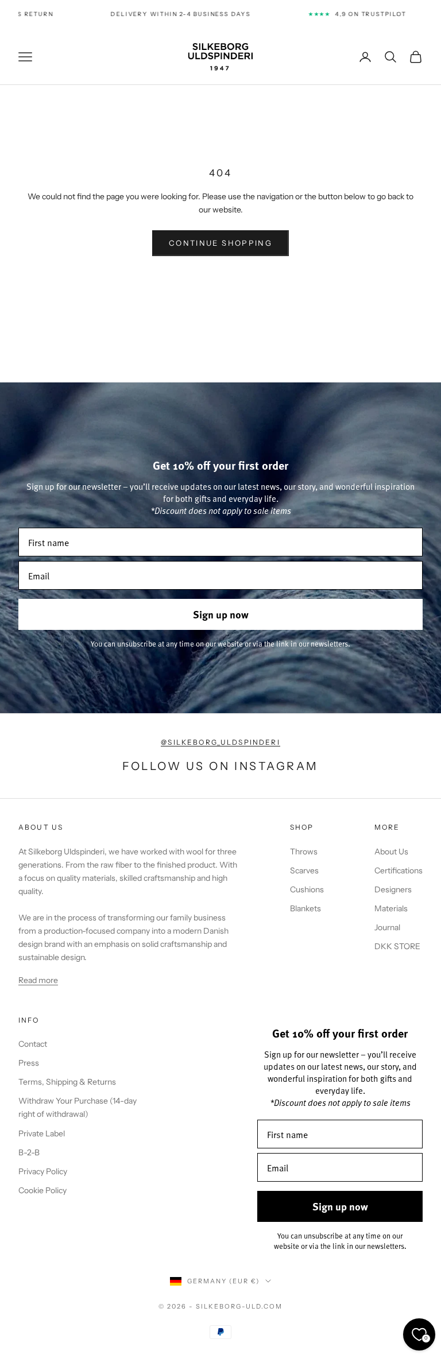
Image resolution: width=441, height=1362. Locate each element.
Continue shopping (220, 242)
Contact (32, 1044)
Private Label (41, 1133)
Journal (387, 927)
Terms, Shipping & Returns (67, 1082)
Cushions (307, 889)
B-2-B (29, 1152)
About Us (391, 851)
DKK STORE (397, 946)
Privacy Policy (42, 1171)
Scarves (304, 870)
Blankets (305, 908)
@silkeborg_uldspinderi (220, 742)
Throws (304, 851)
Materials (391, 908)
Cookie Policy (42, 1190)
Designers (393, 889)
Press (28, 1063)
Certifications (398, 870)
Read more (38, 980)
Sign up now (221, 614)
